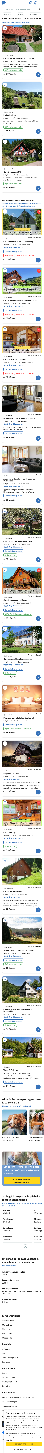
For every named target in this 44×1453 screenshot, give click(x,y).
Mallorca (6, 1329)
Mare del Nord (8, 1320)
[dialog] (24, 1431)
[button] (41, 3)
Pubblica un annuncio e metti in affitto (18, 1397)
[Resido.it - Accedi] (36, 3)
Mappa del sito (8, 1338)
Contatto (6, 1386)
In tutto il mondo (9, 1333)
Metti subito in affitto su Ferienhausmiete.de (22, 1180)
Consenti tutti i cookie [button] (24, 1444)
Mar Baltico (7, 1325)
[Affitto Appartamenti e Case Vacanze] (3, 3)
